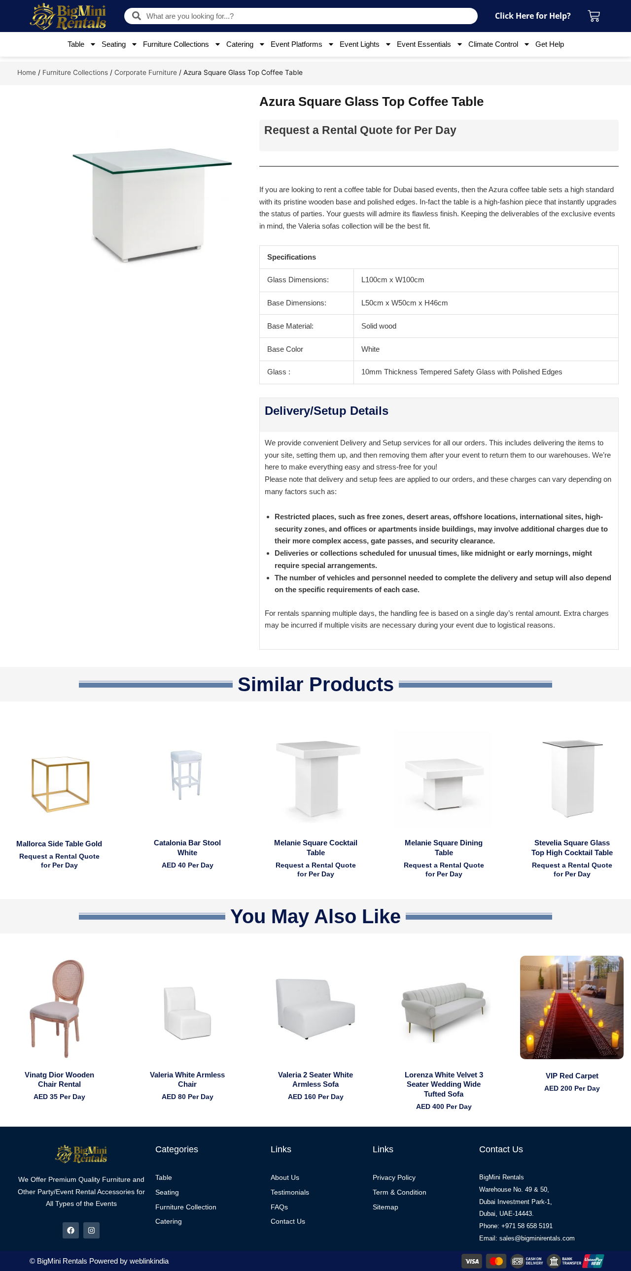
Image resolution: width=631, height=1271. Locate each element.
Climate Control (493, 44)
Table (76, 44)
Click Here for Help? (533, 15)
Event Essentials (424, 44)
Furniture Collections (176, 44)
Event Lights (360, 44)
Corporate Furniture (145, 72)
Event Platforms (296, 44)
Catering (239, 44)
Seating (114, 44)
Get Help (549, 44)
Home (26, 72)
